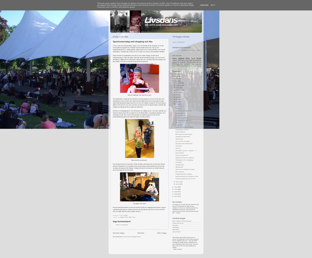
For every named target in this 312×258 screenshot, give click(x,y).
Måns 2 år (178, 122)
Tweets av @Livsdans (178, 42)
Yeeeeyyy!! (179, 146)
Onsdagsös (179, 162)
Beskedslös (179, 125)
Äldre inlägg (161, 233)
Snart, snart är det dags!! (183, 141)
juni (177, 97)
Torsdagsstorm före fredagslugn (184, 160)
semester (183, 62)
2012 (176, 81)
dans (174, 58)
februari (178, 181)
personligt (188, 60)
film (200, 64)
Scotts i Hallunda (180, 132)
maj (177, 99)
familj (198, 58)
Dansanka (175, 225)
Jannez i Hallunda (181, 115)
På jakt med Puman (178, 223)
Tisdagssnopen (180, 164)
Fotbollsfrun (175, 227)
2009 (176, 191)
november (179, 85)
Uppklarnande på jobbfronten (184, 110)
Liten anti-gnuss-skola (182, 117)
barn (192, 64)
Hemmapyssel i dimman (182, 129)
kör (178, 62)
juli (177, 94)
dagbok (122, 217)
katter (174, 65)
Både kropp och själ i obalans (184, 134)
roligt (200, 65)
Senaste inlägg (118, 233)
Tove (134, 217)
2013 (176, 78)
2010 (176, 189)
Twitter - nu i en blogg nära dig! (184, 127)
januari (178, 184)
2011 (176, 187)
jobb (179, 60)
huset (181, 64)
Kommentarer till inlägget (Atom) (132, 236)
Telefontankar (179, 139)
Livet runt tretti (176, 231)
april (177, 101)
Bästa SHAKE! (180, 153)
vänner (174, 60)
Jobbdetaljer (179, 106)
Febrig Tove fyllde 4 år (182, 155)
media (197, 64)
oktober (178, 87)
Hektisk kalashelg (180, 113)
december (179, 83)
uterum (188, 65)
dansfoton (187, 64)
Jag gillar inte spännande (183, 136)
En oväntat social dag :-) (182, 120)
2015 (176, 74)
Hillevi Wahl (175, 229)
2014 (176, 76)
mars (177, 104)
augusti (178, 92)
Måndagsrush (179, 167)
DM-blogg (175, 64)
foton (126, 217)
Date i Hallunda (180, 171)
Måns (130, 217)
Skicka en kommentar (122, 224)
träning (198, 62)
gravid (174, 62)
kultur (191, 65)
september (179, 90)
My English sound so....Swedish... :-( (186, 150)
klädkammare (196, 65)
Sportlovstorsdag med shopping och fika (187, 176)
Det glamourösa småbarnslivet (184, 143)
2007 (176, 196)
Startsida (140, 233)
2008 (176, 194)
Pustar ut (178, 148)
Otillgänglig (179, 108)
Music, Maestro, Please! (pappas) (181, 221)
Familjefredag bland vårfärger (184, 174)
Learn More (204, 5)
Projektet (178, 65)
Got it (213, 5)
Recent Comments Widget (193, 50)
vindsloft (183, 65)
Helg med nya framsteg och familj (185, 169)
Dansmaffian (197, 60)
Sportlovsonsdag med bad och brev (186, 178)
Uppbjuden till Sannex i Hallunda (185, 157)
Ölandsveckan (191, 62)
